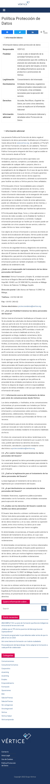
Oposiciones (6, 690)
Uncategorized (7, 709)
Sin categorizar (7, 705)
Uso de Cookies (7, 759)
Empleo (4, 679)
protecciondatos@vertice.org (29, 306)
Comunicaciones (8, 661)
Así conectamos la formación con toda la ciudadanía (21, 641)
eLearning (5, 672)
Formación (5, 687)
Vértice (4, 712)
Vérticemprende (8, 720)
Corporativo (6, 668)
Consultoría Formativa (10, 665)
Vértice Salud (7, 716)
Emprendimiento (8, 683)
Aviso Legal (6, 755)
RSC (3, 694)
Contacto (5, 752)
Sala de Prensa (7, 698)
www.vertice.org (23, 143)
